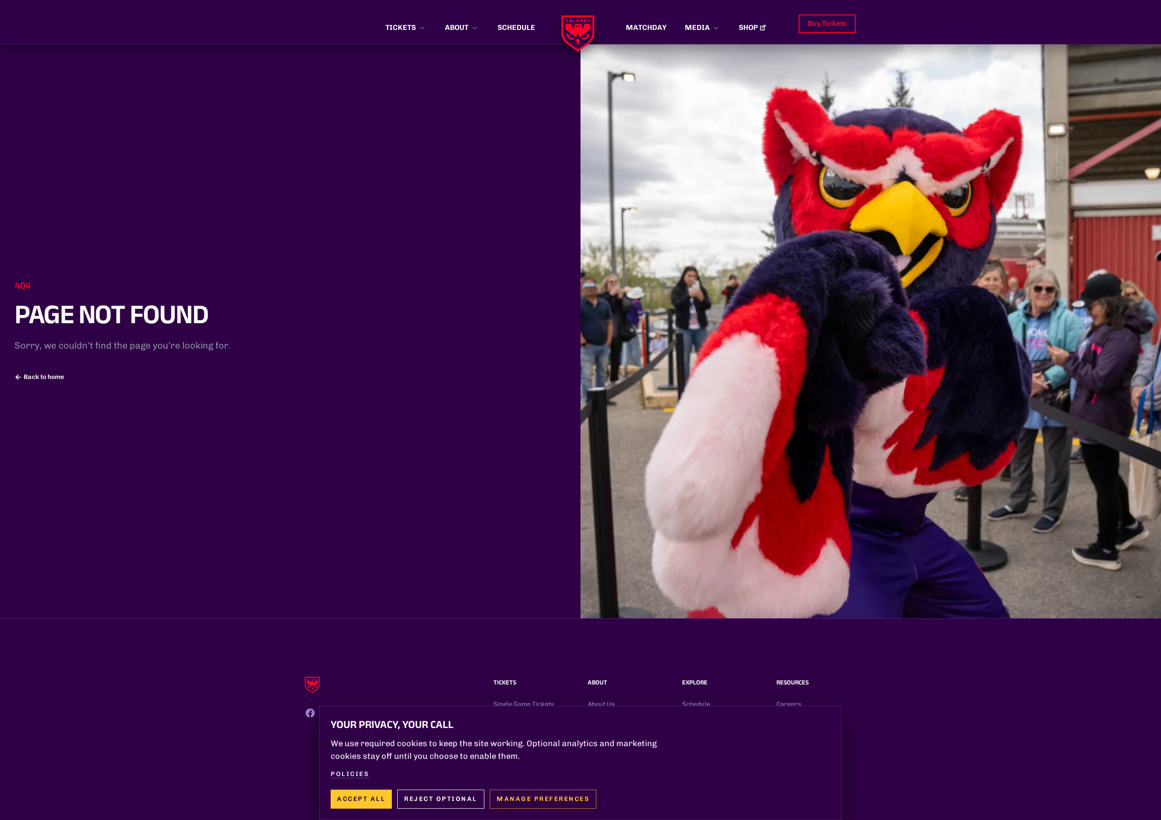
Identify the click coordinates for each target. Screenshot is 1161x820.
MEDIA (697, 27)
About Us (601, 704)
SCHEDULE (516, 27)
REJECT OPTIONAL (441, 799)
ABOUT (456, 27)
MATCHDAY (646, 27)
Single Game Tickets (523, 704)
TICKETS (400, 27)
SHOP (748, 27)
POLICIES (350, 774)
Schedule (696, 704)
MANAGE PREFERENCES (543, 799)
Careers (788, 704)
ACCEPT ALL (361, 799)
